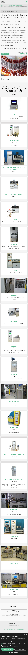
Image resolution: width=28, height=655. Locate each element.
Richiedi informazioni (4, 53)
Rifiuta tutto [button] (21, 649)
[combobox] (24, 634)
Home (2, 5)
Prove (6, 5)
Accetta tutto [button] (7, 649)
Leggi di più (21, 641)
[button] (14, 653)
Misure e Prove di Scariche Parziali (15, 5)
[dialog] (14, 644)
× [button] (26, 634)
